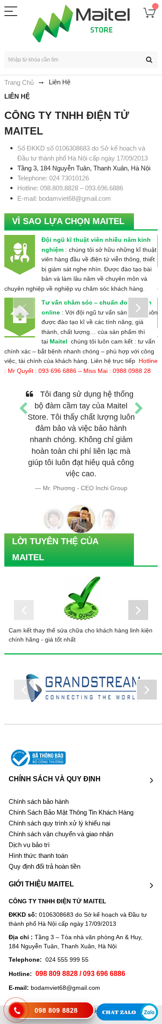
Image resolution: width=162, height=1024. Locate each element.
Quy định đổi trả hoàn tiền (44, 866)
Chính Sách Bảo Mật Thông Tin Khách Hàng (71, 812)
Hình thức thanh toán (38, 855)
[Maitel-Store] (81, 23)
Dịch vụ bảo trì (29, 844)
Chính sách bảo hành (39, 801)
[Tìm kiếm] (149, 59)
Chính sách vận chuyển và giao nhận (61, 834)
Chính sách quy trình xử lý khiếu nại (59, 823)
